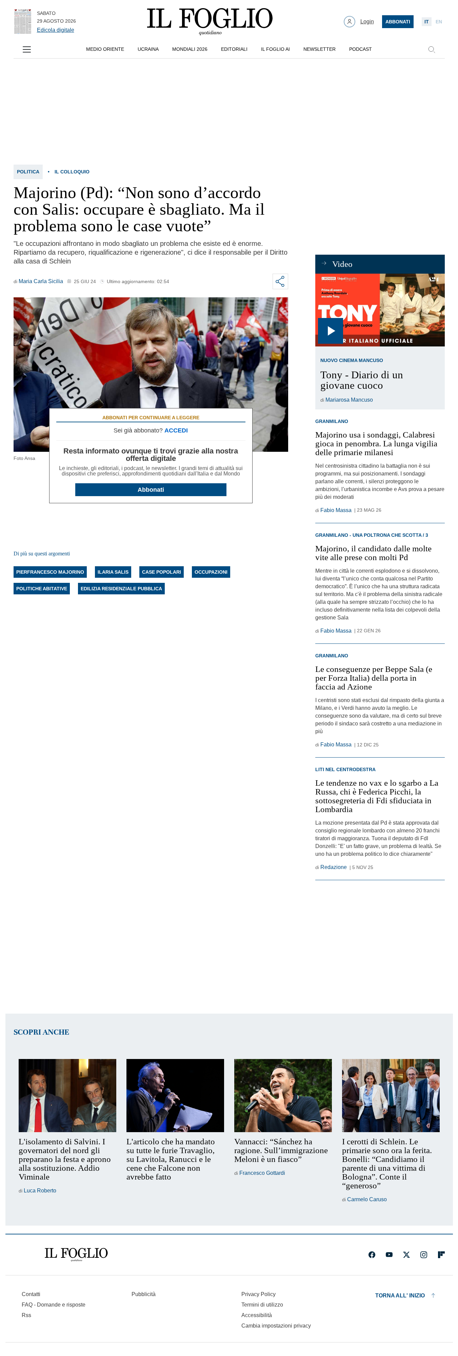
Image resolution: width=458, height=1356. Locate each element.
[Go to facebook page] (372, 1254)
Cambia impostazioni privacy (276, 1326)
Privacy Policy (258, 1294)
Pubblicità (144, 1294)
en (439, 21)
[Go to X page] (406, 1254)
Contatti (31, 1294)
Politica (28, 171)
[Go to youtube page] (389, 1254)
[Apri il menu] (27, 49)
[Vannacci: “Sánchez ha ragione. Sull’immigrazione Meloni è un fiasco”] (283, 1095)
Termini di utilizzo (262, 1305)
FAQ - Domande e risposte (53, 1305)
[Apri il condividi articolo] (280, 281)
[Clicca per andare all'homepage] (76, 1255)
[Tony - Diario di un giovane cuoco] (379, 310)
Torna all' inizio (400, 1295)
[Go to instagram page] (423, 1254)
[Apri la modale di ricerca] (431, 49)
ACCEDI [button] (176, 430)
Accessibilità (256, 1315)
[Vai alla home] (210, 21)
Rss (26, 1315)
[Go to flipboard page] (441, 1254)
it (426, 21)
